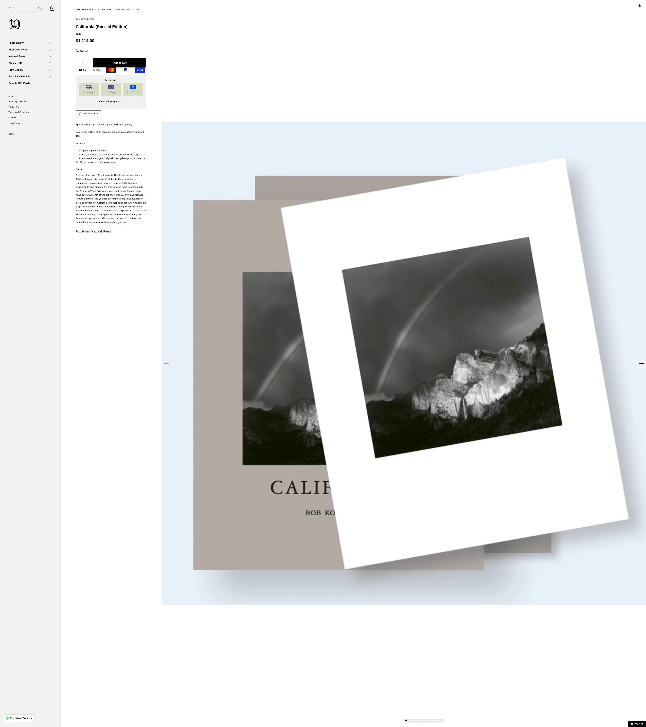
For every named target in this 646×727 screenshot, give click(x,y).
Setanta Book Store (84, 9)
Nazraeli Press (101, 231)
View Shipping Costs (111, 101)
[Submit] (40, 8)
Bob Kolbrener (104, 9)
